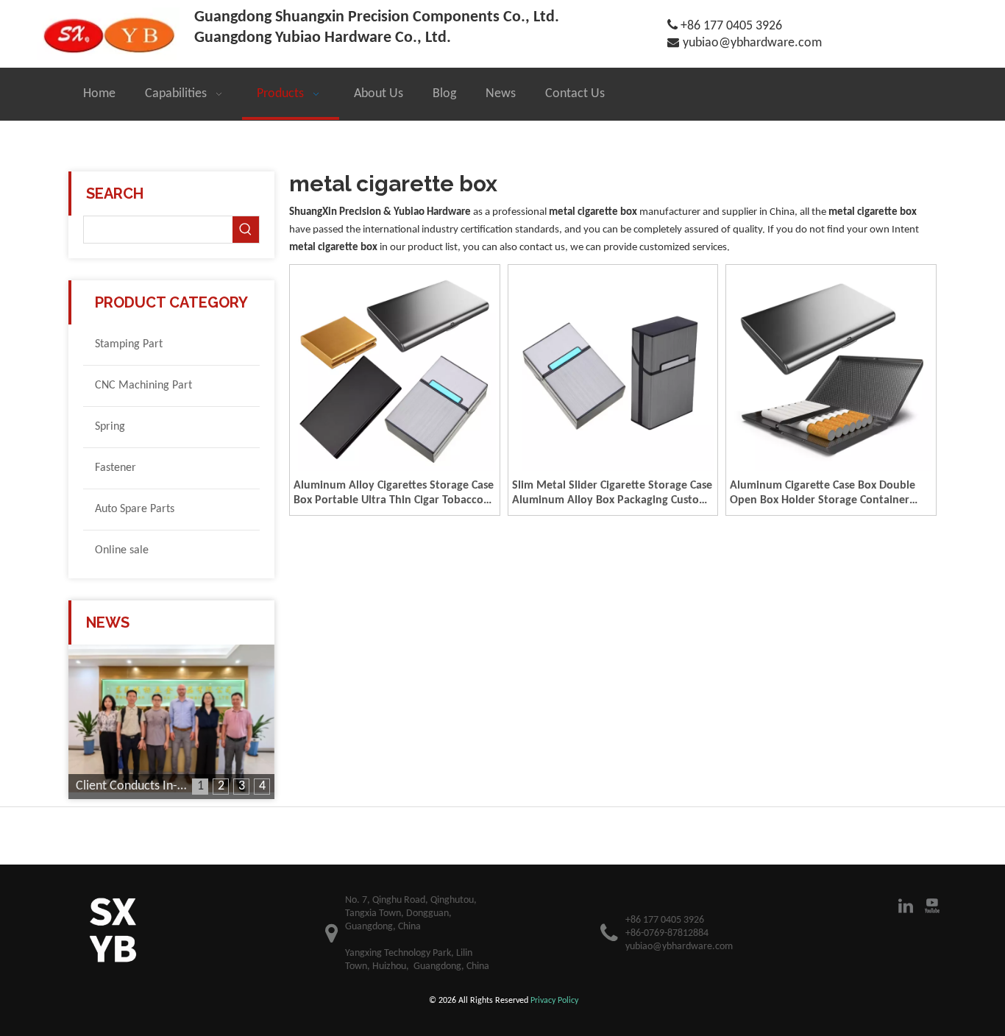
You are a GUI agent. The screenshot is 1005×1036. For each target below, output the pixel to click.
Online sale (122, 550)
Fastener (115, 468)
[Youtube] (932, 906)
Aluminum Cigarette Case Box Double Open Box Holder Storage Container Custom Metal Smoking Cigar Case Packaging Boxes (822, 494)
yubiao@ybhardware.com (752, 43)
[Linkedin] (905, 906)
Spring (110, 427)
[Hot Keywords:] (245, 229)
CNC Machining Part (143, 385)
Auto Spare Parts (134, 509)
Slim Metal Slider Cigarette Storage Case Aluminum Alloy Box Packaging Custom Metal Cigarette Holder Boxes (612, 494)
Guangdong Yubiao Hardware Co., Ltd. (322, 37)
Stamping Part (129, 344)
